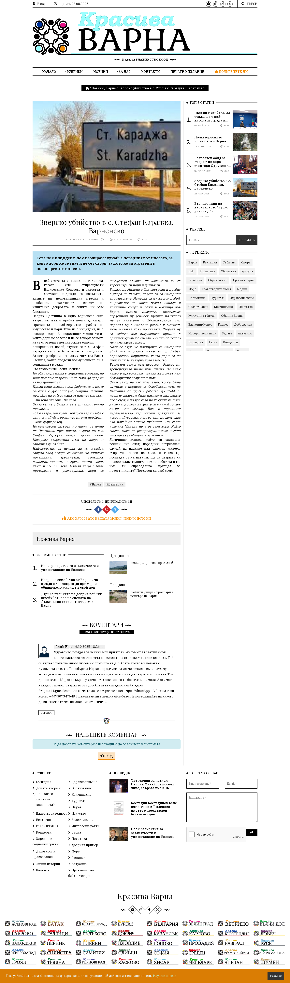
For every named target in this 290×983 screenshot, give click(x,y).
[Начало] (87, 88)
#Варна (95, 484)
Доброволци (243, 324)
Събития (229, 262)
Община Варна (232, 315)
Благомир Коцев (200, 324)
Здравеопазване (242, 298)
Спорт (246, 262)
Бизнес (223, 324)
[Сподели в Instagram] (106, 509)
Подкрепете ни (233, 72)
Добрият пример (85, 845)
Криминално (223, 307)
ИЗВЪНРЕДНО (47, 826)
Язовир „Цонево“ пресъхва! (151, 563)
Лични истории (48, 864)
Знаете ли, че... (83, 820)
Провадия (195, 342)
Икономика (197, 298)
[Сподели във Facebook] (98, 509)
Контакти (150, 72)
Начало (49, 72)
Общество (228, 271)
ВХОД (108, 756)
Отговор (46, 712)
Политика (207, 271)
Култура (247, 271)
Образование (217, 280)
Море (192, 289)
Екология (195, 280)
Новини (100, 72)
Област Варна (198, 307)
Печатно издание (187, 72)
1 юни (213, 342)
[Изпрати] (251, 832)
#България (114, 484)
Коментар (43, 870)
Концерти (230, 342)
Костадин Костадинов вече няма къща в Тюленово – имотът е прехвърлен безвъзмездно (154, 808)
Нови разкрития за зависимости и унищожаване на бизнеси (153, 832)
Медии (242, 289)
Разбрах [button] (276, 975)
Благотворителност (216, 289)
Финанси (78, 858)
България (210, 262)
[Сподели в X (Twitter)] (115, 509)
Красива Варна (75, 239)
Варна (111, 88)
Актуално (245, 333)
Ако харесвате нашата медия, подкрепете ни (108, 518)
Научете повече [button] (164, 975)
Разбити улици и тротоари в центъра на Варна (151, 594)
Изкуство (246, 307)
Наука (76, 807)
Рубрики (75, 72)
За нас (125, 72)
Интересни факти (85, 826)
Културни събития (201, 315)
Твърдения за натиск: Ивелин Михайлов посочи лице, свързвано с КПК (152, 784)
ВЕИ (191, 271)
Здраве (227, 333)
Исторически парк (202, 333)
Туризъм (217, 298)
